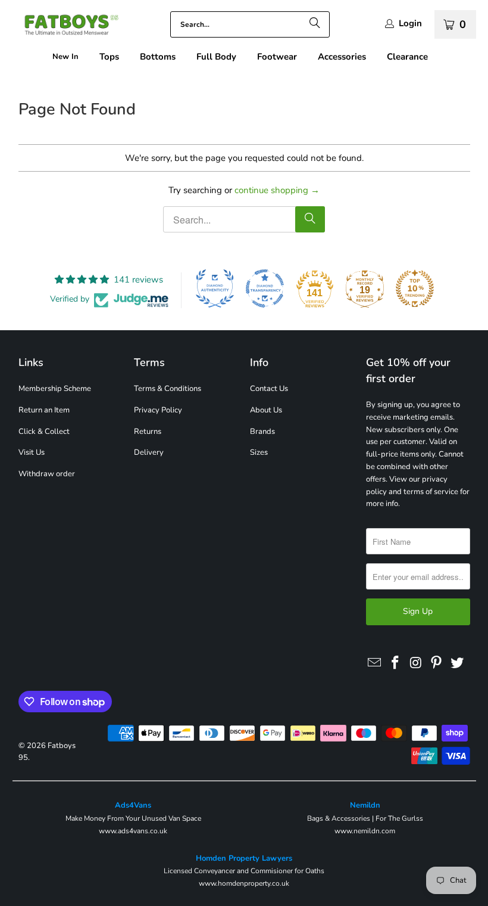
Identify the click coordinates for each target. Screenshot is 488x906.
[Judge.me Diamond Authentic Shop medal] (215, 288)
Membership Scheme (54, 388)
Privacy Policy (158, 410)
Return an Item (44, 410)
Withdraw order (46, 473)
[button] (109, 57)
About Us (266, 410)
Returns (147, 431)
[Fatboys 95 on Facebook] (395, 663)
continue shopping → (277, 190)
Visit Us (31, 452)
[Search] (315, 24)
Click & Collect (44, 431)
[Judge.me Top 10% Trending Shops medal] (415, 288)
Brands (262, 431)
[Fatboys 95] (65, 27)
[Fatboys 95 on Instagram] (416, 663)
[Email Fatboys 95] (375, 663)
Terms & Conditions (167, 388)
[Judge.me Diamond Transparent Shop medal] (265, 288)
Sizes (259, 452)
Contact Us (269, 388)
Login (410, 23)
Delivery (149, 452)
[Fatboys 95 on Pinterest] (437, 663)
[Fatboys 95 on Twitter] (458, 663)
